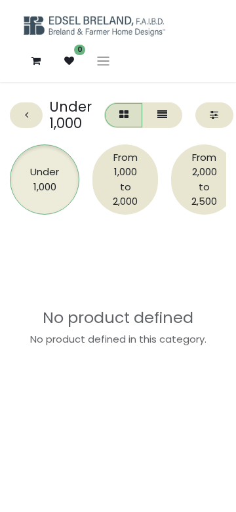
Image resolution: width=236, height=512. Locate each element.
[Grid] (123, 115)
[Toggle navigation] (103, 60)
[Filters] (214, 115)
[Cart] (36, 61)
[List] (162, 115)
